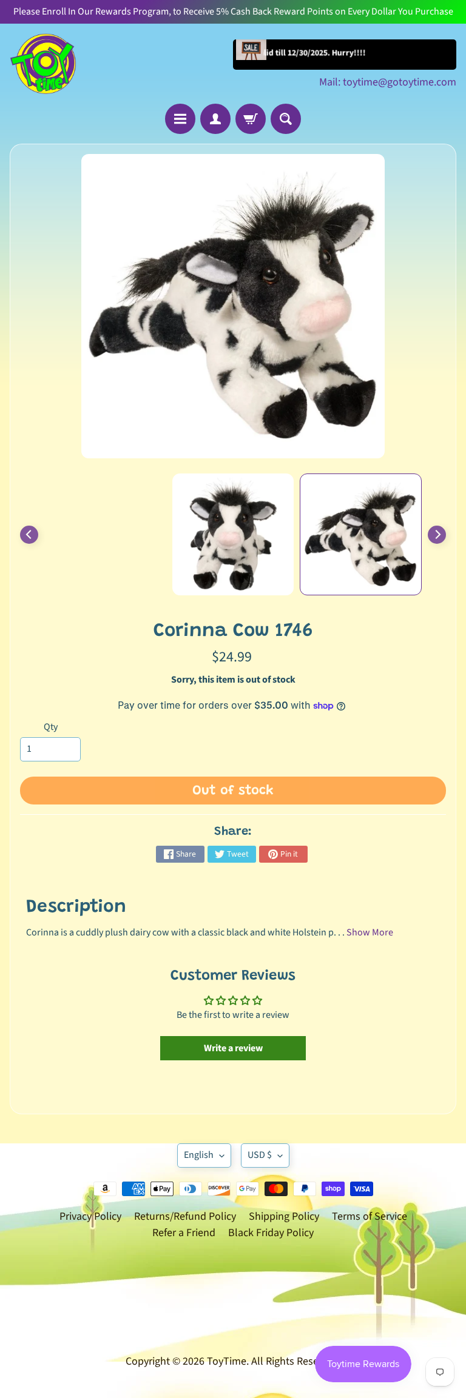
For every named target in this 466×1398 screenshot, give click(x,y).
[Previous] (29, 535)
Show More (369, 932)
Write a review (233, 1048)
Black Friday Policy (271, 1232)
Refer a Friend (183, 1232)
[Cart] (250, 119)
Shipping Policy (284, 1216)
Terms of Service (369, 1216)
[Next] (437, 535)
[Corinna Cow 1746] (361, 534)
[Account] (215, 119)
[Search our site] (286, 119)
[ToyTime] (43, 63)
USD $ (260, 1155)
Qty (51, 727)
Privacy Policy (90, 1216)
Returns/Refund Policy (185, 1216)
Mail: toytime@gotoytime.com (387, 82)
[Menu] (180, 119)
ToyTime (226, 1361)
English (199, 1155)
